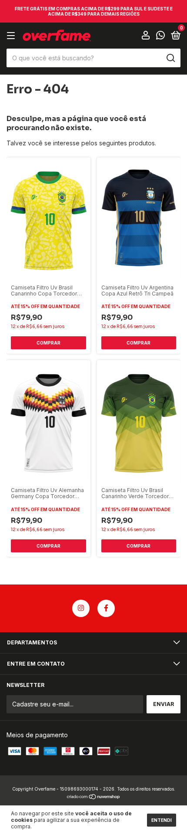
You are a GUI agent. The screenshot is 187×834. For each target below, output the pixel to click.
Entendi (161, 820)
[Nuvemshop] (94, 797)
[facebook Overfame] (106, 608)
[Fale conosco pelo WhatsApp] (160, 36)
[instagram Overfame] (81, 608)
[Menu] (12, 35)
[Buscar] (170, 58)
